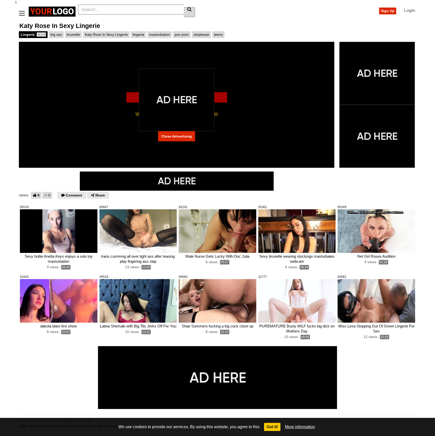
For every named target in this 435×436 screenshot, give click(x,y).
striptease (201, 34)
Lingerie (33, 34)
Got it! (272, 427)
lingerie (138, 34)
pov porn (182, 34)
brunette (73, 34)
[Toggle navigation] (24, 11)
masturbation (159, 34)
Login (409, 10)
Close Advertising (176, 136)
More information (300, 427)
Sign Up (387, 11)
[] (189, 12)
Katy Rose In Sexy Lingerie (106, 34)
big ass (56, 34)
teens (218, 34)
